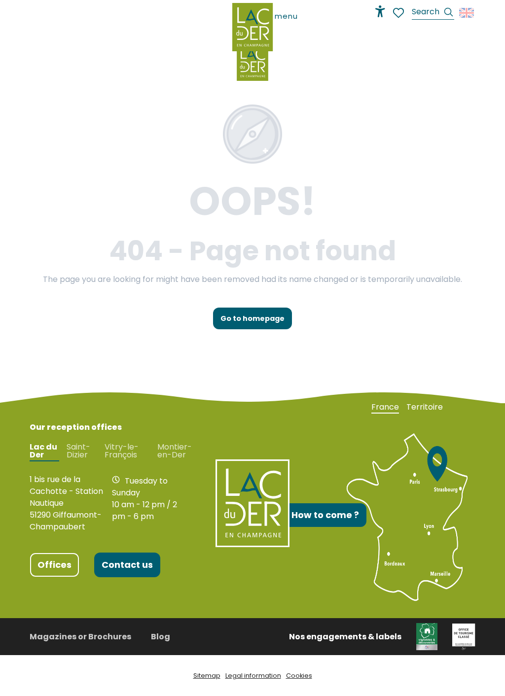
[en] (467, 13)
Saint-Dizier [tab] (78, 451)
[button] (433, 13)
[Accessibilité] (380, 11)
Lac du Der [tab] (43, 451)
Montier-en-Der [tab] (174, 451)
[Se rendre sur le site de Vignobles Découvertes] (426, 636)
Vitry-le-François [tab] (122, 451)
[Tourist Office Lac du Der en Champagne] (252, 62)
